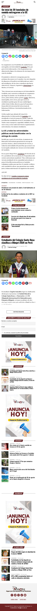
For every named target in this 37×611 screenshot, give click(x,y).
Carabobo (24, 67)
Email (3, 326)
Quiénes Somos (14, 599)
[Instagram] (9, 56)
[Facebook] (3, 56)
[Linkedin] (20, 56)
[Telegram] (16, 56)
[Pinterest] (23, 56)
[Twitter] (6, 56)
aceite (26, 98)
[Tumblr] (26, 56)
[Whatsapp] (13, 56)
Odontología (27, 85)
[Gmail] (30, 56)
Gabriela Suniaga (12, 247)
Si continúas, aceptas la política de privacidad (16, 332)
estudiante (21, 154)
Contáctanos (23, 599)
